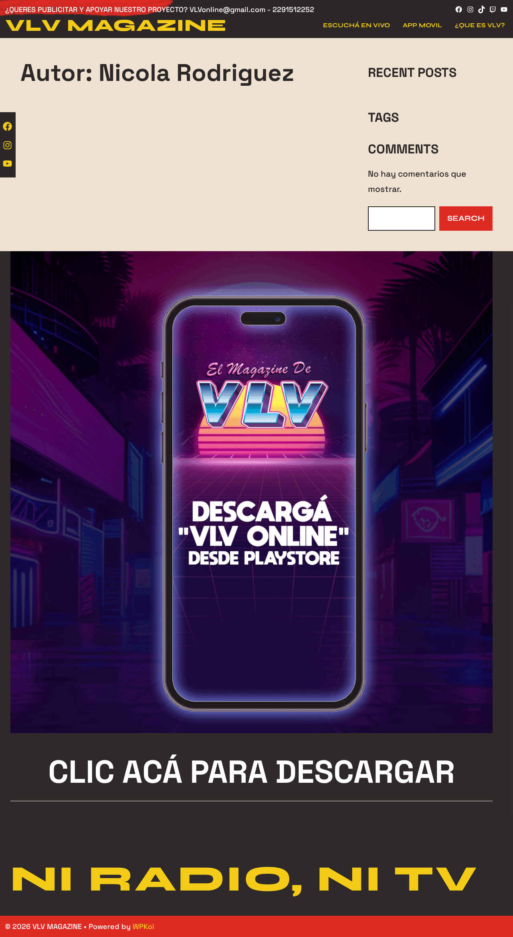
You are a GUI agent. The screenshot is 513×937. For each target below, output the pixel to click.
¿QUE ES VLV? (480, 25)
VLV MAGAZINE (115, 25)
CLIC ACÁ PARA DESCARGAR (251, 772)
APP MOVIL (422, 25)
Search (466, 218)
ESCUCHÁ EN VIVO (356, 25)
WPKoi (143, 926)
